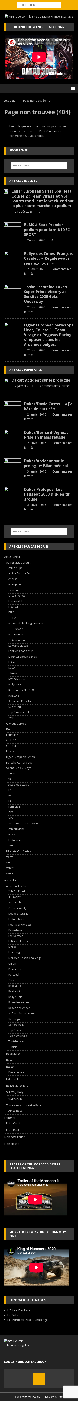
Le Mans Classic (18, 645)
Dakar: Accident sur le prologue (40, 380)
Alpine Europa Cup (20, 573)
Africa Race (15, 1111)
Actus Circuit (12, 557)
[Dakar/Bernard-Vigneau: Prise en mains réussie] (12, 436)
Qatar (12, 980)
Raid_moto (15, 991)
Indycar (11, 751)
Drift (9, 729)
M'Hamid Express (19, 941)
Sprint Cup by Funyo (18, 768)
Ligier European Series (22, 656)
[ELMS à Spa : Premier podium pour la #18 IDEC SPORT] (12, 228)
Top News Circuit (18, 712)
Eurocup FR (15, 601)
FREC (11, 612)
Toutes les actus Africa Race (24, 1105)
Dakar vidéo (16, 1072)
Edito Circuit (13, 1123)
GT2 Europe (15, 629)
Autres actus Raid (17, 886)
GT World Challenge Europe (25, 623)
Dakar (10, 1067)
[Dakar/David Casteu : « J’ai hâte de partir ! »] (12, 407)
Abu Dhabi (14, 902)
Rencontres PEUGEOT (22, 690)
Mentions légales (16, 1345)
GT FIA (12, 618)
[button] (72, 88)
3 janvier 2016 (36, 471)
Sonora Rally (16, 1025)
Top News (14, 1030)
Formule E (14, 806)
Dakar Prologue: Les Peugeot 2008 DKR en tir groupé (47, 494)
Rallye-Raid (15, 997)
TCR (8, 779)
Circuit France (16, 595)
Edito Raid (12, 1130)
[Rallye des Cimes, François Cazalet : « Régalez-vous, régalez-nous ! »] (12, 257)
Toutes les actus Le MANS (22, 823)
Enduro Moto (16, 919)
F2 (9, 790)
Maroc (12, 947)
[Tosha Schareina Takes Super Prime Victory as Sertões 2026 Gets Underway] (12, 291)
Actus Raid (11, 880)
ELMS (11, 834)
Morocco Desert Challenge (25, 958)
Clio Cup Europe (16, 723)
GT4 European (17, 640)
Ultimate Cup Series (18, 851)
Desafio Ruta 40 (18, 913)
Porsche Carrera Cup (19, 762)
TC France (12, 773)
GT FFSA (11, 740)
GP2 (11, 812)
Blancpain (14, 584)
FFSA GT (13, 606)
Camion (13, 590)
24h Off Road (16, 891)
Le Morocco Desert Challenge (27, 1320)
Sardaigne (14, 1019)
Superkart (14, 707)
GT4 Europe (15, 634)
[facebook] (39, 1379)
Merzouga (14, 952)
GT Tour (11, 746)
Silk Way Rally (15, 1092)
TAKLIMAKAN (14, 1098)
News (11, 668)
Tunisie (12, 1047)
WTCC (10, 868)
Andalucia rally (17, 908)
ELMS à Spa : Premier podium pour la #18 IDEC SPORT (47, 229)
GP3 (11, 817)
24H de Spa (15, 568)
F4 (9, 801)
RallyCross (15, 684)
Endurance (15, 840)
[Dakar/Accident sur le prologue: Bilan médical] (12, 464)
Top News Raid (17, 1035)
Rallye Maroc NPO (17, 1085)
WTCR (10, 873)
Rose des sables (18, 1002)
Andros (12, 579)
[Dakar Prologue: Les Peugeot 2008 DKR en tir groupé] (12, 493)
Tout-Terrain (16, 1041)
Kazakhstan (16, 930)
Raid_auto (14, 986)
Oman (12, 963)
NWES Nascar (16, 679)
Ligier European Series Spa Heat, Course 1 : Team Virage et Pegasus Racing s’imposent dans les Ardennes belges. (49, 334)
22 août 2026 (36, 350)
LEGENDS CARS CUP (20, 651)
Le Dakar (13, 1315)
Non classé (11, 1144)
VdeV (9, 857)
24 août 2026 (24, 211)
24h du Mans (16, 829)
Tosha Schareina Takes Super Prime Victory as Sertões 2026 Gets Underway (45, 294)
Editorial (9, 1118)
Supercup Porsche (20, 701)
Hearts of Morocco (20, 924)
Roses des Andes (19, 1008)
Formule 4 (12, 735)
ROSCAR (13, 695)
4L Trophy (14, 897)
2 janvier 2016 (24, 386)
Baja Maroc (13, 1054)
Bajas (9, 1060)
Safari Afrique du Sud (22, 1013)
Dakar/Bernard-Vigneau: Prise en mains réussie (47, 435)
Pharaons (14, 969)
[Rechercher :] (39, 5)
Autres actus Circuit (18, 562)
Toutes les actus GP (18, 785)
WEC (11, 845)
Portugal (13, 974)
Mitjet (11, 662)
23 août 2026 (36, 269)
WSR (11, 718)
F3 (9, 795)
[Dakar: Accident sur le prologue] (6, 380)
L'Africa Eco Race (19, 1310)
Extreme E (12, 1079)
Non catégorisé (14, 1137)
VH (8, 862)
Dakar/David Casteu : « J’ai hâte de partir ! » (48, 406)
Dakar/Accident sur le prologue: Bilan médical (46, 463)
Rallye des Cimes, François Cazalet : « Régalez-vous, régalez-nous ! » (48, 258)
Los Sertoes (15, 936)
